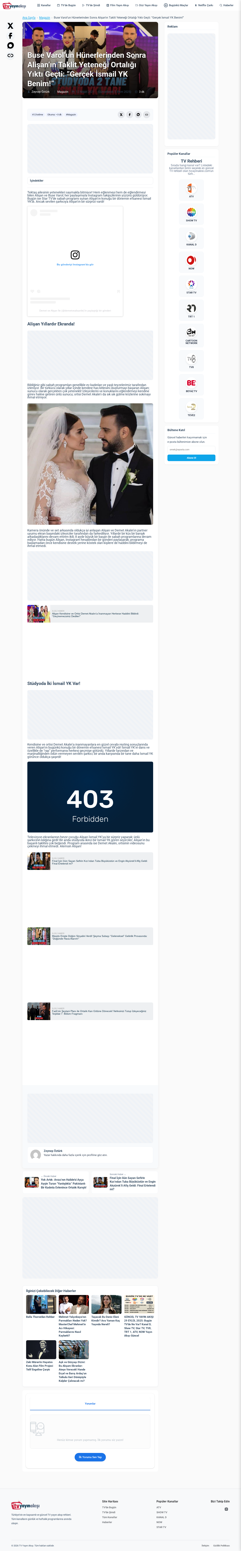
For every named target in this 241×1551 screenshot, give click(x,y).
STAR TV (161, 1527)
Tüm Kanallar (109, 1517)
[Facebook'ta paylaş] (10, 36)
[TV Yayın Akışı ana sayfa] (25, 1505)
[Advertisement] (90, 148)
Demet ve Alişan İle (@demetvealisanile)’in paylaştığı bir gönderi (75, 310)
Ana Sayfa (28, 17)
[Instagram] (226, 1509)
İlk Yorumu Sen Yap (90, 1457)
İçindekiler (36, 180)
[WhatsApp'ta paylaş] (10, 45)
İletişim (205, 1545)
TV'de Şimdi (108, 1512)
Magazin (44, 17)
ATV (158, 1507)
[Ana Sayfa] (15, 5)
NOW (159, 1522)
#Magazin (71, 114)
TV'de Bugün (109, 1507)
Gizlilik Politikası (221, 1545)
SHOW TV (161, 1512)
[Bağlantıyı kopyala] (10, 55)
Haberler (107, 1522)
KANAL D (161, 1517)
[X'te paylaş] (10, 26)
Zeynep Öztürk (41, 91)
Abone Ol (191, 458)
